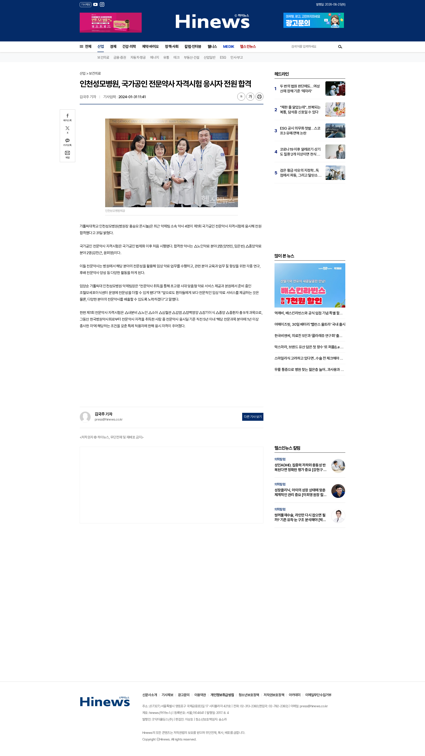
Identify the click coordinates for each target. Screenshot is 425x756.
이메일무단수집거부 (318, 695)
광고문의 (184, 695)
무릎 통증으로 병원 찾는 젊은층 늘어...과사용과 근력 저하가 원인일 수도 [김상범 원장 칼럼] (309, 369)
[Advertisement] (171, 367)
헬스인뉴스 (248, 46)
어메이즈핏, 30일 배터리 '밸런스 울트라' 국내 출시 (309, 324)
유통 (166, 57)
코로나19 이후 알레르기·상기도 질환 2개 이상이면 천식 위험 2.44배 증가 (300, 152)
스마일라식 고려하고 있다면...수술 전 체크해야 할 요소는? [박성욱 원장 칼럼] (309, 358)
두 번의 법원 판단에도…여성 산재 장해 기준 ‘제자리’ (300, 88)
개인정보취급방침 (222, 695)
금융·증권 (120, 57)
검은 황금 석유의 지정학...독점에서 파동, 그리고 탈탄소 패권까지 (300, 173)
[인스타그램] (102, 4)
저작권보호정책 (274, 695)
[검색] (340, 46)
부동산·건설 (191, 57)
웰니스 (212, 46)
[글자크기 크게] (250, 97)
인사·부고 (236, 57)
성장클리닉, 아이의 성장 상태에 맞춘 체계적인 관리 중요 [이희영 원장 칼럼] (299, 492)
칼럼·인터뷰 (193, 46)
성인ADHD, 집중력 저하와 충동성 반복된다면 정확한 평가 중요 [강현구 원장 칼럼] (300, 467)
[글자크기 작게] (241, 97)
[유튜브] (95, 4)
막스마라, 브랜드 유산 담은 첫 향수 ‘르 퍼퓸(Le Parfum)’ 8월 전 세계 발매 (309, 347)
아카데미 (295, 695)
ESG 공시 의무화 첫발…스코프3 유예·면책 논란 (300, 130)
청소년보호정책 (249, 695)
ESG (223, 57)
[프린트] (259, 97)
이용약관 (200, 695)
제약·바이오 (150, 46)
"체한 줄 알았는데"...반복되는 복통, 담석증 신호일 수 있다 (300, 109)
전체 (88, 46)
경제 (113, 46)
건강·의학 (129, 46)
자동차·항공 (138, 57)
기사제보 (167, 695)
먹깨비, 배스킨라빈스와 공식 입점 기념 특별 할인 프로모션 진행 (309, 313)
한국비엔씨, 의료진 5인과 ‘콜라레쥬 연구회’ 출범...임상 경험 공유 (309, 335)
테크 (176, 57)
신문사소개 (149, 695)
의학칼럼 (279, 459)
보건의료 (103, 57)
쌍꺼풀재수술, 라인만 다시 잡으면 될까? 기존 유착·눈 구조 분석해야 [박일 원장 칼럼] (300, 517)
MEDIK (228, 46)
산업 (100, 46)
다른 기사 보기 (253, 417)
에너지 (154, 57)
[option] (111, 23)
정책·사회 (171, 46)
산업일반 (209, 57)
